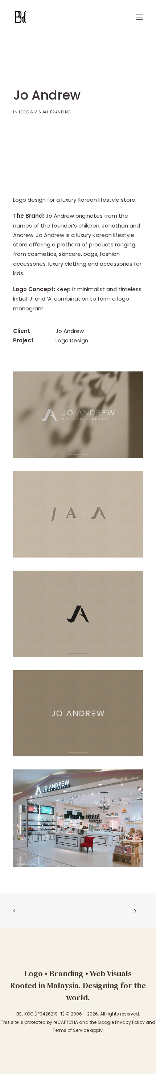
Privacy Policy (130, 1022)
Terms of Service (71, 1030)
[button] (139, 17)
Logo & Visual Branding (45, 112)
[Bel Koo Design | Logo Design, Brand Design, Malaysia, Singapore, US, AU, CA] (52, 17)
